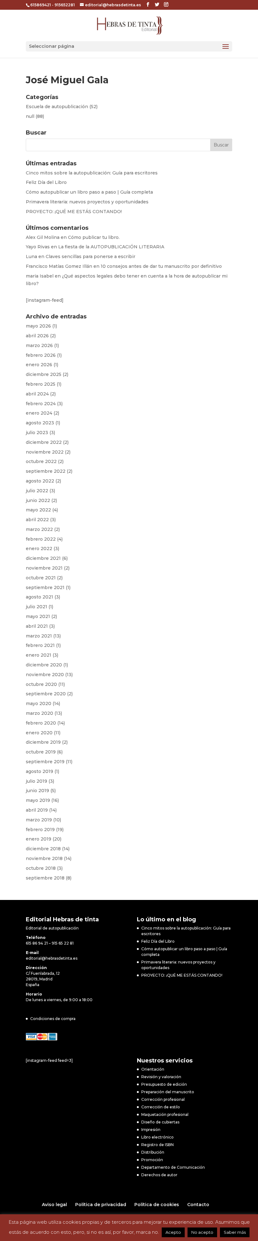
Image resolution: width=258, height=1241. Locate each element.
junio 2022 (38, 500)
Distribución (152, 1152)
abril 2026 (37, 336)
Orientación (152, 1069)
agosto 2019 (39, 771)
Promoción (152, 1159)
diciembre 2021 (43, 558)
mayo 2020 (38, 703)
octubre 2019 (41, 752)
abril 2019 (37, 810)
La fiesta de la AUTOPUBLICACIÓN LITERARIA (111, 247)
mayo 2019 (38, 800)
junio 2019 (37, 790)
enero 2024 (39, 413)
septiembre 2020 (46, 694)
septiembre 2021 (45, 587)
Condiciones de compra (53, 1018)
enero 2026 (39, 364)
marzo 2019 (39, 820)
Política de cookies (156, 1204)
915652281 (64, 5)
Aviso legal (54, 1204)
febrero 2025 (40, 384)
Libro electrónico (157, 1137)
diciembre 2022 (44, 442)
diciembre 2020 (44, 665)
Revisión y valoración (161, 1076)
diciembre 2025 (43, 374)
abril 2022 (37, 519)
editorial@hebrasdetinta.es (51, 958)
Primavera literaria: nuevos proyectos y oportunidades (87, 202)
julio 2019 (36, 781)
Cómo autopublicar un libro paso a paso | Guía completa (89, 192)
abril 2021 (37, 626)
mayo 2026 (38, 326)
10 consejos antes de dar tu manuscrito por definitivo (161, 266)
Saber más (235, 1232)
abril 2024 (37, 394)
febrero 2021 (40, 645)
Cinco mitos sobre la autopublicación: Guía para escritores (92, 173)
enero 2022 (39, 548)
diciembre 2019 (43, 742)
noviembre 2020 (45, 674)
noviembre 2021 (44, 568)
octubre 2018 (41, 868)
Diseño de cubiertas (160, 1122)
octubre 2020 (41, 684)
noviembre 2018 (44, 858)
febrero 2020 (41, 723)
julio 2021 (36, 606)
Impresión (150, 1129)
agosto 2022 (40, 481)
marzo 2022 (39, 529)
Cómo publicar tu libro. (94, 237)
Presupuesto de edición (164, 1084)
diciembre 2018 (43, 849)
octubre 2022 (41, 461)
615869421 (40, 5)
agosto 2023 (40, 423)
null (30, 116)
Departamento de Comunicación (173, 1167)
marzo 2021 (39, 636)
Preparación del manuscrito (167, 1091)
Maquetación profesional (164, 1114)
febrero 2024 (41, 403)
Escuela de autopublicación (57, 106)
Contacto (198, 1204)
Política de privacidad (100, 1204)
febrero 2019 (40, 829)
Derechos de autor (159, 1174)
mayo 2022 (38, 510)
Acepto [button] (173, 1232)
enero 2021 (38, 655)
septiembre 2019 (45, 761)
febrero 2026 (41, 355)
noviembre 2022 (45, 452)
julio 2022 (37, 491)
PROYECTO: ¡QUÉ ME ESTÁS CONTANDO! (74, 211)
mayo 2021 (38, 616)
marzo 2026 (39, 345)
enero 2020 (39, 733)
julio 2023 (37, 432)
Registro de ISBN (157, 1144)
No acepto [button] (202, 1232)
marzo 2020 (39, 713)
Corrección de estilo (160, 1107)
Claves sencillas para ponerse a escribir (90, 256)
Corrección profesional (163, 1099)
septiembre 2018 (45, 878)
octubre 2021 (41, 578)
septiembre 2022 (45, 471)
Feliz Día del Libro (46, 182)
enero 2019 (38, 839)
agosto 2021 (39, 597)
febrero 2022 (41, 539)
